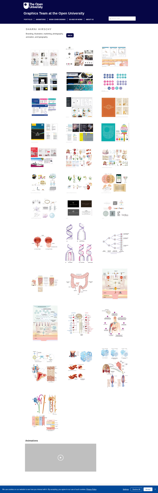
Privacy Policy (91, 489)
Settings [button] (126, 489)
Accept (148, 489)
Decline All (136, 489)
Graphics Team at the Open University (54, 13)
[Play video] (61, 458)
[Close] (155, 489)
